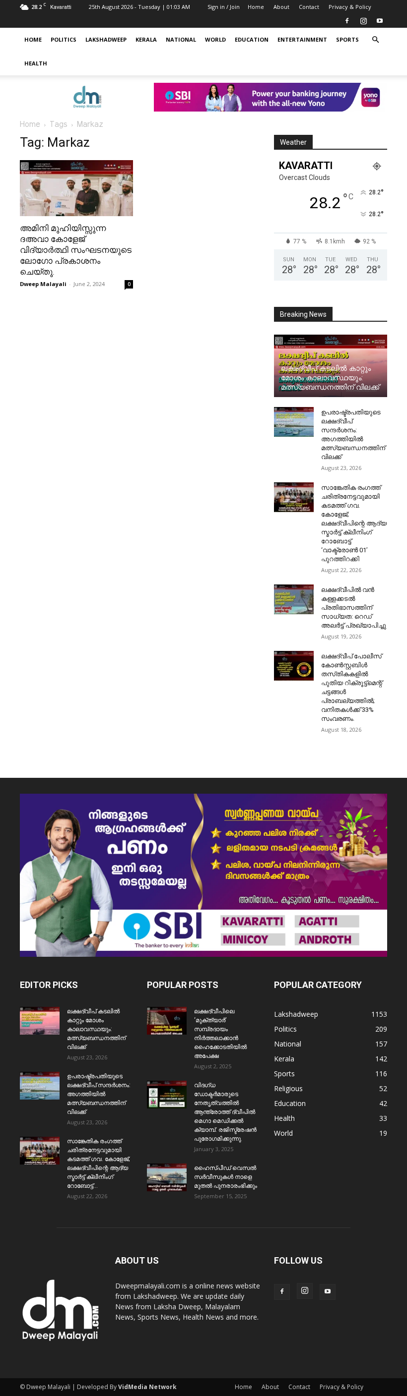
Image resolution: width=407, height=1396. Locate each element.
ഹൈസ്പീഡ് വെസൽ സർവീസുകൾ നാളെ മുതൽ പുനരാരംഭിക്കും (225, 1176)
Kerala (146, 39)
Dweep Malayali (43, 284)
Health (35, 63)
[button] (375, 40)
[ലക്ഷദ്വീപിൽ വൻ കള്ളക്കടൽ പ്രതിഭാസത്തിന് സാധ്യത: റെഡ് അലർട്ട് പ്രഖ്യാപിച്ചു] (294, 599)
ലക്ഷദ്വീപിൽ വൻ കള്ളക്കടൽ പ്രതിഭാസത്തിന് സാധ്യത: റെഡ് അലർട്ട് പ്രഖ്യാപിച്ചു (353, 607)
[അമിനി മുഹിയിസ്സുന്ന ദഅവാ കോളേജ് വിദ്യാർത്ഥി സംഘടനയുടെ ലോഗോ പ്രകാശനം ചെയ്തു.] (76, 188)
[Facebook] (346, 21)
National (181, 39)
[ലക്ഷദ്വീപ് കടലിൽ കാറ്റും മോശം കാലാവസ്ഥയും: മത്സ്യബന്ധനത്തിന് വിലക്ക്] (40, 1021)
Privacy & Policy (350, 6)
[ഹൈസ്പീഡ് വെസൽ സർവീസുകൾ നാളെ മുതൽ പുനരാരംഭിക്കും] (167, 1177)
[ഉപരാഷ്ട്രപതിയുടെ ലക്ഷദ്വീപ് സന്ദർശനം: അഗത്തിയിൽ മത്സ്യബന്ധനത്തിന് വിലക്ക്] (294, 422)
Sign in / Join (223, 6)
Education (252, 39)
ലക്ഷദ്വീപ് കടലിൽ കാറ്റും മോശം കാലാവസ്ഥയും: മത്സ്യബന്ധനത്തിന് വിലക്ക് (330, 378)
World (215, 39)
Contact (309, 6)
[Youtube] (379, 21)
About (281, 6)
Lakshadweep (106, 39)
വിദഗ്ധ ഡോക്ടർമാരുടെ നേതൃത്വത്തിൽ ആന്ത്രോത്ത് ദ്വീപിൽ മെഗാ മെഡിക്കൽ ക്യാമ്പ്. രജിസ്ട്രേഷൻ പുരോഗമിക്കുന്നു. (225, 1112)
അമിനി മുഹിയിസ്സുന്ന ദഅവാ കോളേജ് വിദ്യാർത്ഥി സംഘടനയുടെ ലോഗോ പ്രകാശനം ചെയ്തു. (76, 250)
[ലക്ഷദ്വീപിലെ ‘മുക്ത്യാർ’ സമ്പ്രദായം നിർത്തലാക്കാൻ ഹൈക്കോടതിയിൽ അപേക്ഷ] (167, 1021)
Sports (347, 39)
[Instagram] (363, 21)
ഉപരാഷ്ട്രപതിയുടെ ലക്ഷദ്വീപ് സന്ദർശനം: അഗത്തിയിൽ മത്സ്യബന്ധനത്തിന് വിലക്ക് (99, 1094)
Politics (63, 39)
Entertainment (302, 39)
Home (256, 6)
